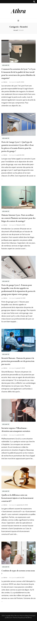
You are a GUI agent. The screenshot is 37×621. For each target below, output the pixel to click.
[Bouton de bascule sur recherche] (34, 2)
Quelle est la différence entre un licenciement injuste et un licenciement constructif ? (17, 498)
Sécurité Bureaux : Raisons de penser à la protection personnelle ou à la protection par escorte (17, 361)
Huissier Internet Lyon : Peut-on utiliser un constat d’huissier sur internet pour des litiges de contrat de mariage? (18, 218)
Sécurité (5, 65)
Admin (5, 82)
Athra (18, 11)
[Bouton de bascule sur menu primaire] (19, 21)
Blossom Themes (12, 617)
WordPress (28, 617)
